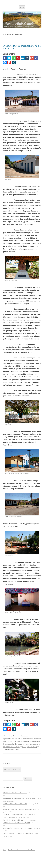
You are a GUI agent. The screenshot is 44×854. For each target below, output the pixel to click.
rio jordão (32, 744)
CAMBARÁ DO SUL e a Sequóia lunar (15, 804)
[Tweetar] (9, 58)
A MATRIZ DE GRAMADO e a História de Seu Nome (19, 798)
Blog (4, 850)
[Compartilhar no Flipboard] (9, 62)
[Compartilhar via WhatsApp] (14, 58)
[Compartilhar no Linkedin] (23, 58)
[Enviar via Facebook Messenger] (5, 62)
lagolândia (16, 744)
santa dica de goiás (13, 747)
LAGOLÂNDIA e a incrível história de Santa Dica (22, 47)
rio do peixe (24, 744)
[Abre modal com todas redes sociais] (14, 62)
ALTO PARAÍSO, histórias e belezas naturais (17, 828)
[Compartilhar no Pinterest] (18, 58)
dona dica (29, 739)
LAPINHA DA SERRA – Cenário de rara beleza (18, 834)
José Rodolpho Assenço (11, 749)
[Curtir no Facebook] (36, 58)
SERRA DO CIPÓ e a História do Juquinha (16, 823)
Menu (22, 7)
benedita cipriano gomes (13, 739)
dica (24, 739)
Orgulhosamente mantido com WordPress (21, 850)
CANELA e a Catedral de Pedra (13, 815)
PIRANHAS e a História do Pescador (15, 793)
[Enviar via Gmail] (32, 58)
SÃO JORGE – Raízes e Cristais (13, 820)
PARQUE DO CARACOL (10, 817)
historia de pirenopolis (15, 741)
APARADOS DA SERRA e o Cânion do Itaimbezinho (19, 809)
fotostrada (24, 736)
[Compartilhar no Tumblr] (27, 58)
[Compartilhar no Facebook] (5, 58)
